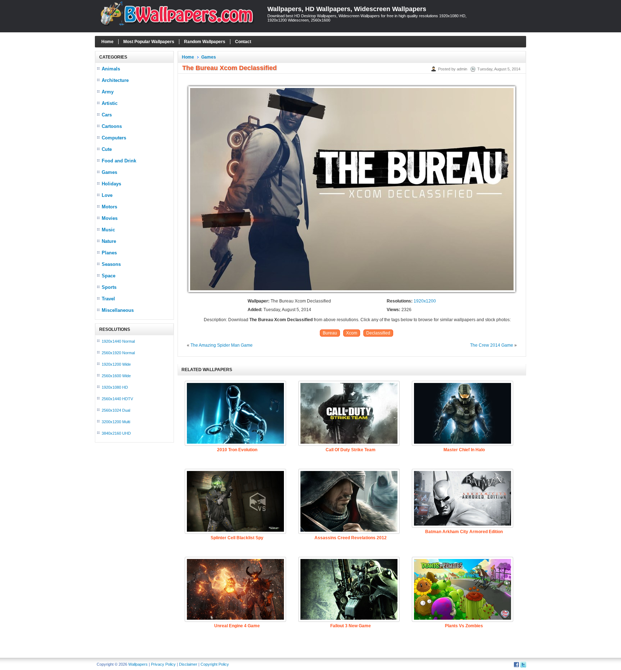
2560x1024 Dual (116, 410)
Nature (109, 241)
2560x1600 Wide (116, 376)
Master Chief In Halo (464, 449)
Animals (111, 68)
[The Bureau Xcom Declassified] (351, 292)
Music (108, 229)
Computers (114, 137)
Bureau (330, 333)
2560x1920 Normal (118, 353)
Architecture (115, 80)
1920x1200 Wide (116, 364)
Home (107, 41)
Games (109, 172)
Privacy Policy (163, 664)
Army (108, 91)
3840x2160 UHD (116, 433)
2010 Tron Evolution (237, 449)
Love (107, 195)
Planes (109, 252)
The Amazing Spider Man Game (221, 345)
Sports (109, 287)
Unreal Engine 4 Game (237, 625)
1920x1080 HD (115, 387)
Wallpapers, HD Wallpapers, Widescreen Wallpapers (346, 9)
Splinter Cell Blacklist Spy (237, 537)
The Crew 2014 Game (491, 345)
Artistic (110, 103)
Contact (243, 41)
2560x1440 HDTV (117, 399)
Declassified (378, 333)
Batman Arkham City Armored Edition (464, 531)
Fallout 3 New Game (350, 625)
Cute (107, 149)
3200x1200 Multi (116, 422)
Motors (109, 206)
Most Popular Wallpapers (148, 41)
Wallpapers (138, 664)
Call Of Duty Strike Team (351, 449)
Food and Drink (119, 160)
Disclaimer (188, 664)
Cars (107, 114)
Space (108, 275)
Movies (110, 218)
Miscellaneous (118, 310)
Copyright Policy (215, 664)
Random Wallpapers (204, 41)
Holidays (111, 183)
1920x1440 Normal (118, 341)
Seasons (111, 264)
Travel (108, 298)
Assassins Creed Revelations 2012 (350, 537)
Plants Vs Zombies (464, 625)
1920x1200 (425, 301)
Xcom (351, 333)
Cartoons (112, 126)
